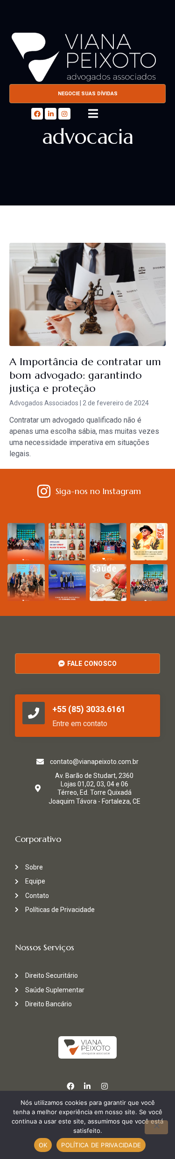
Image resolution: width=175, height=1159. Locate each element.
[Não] (156, 1127)
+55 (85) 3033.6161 (89, 709)
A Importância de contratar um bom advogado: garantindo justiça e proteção (85, 375)
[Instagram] (64, 114)
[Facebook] (37, 114)
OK (43, 1145)
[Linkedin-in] (50, 114)
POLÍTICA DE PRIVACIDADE (101, 1145)
